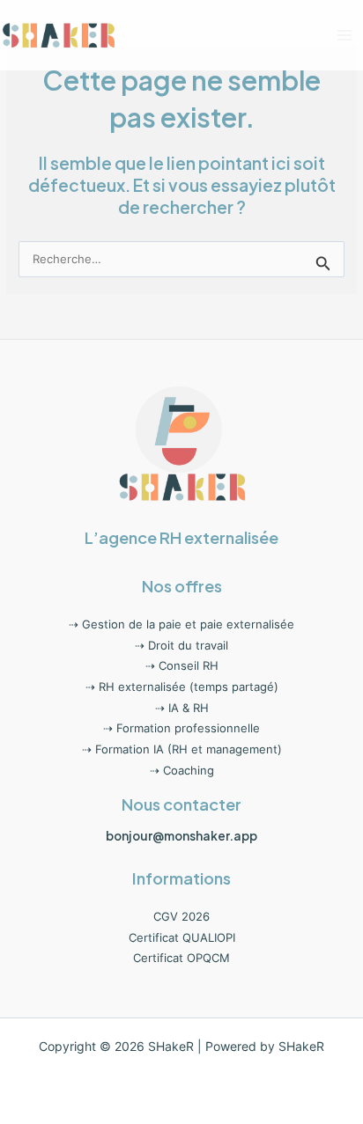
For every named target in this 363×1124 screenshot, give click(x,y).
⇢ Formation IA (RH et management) (182, 749)
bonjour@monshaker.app (181, 835)
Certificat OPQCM (181, 958)
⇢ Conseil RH (182, 665)
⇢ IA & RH (182, 708)
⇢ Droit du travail (181, 645)
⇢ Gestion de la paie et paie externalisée (181, 624)
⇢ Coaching (182, 770)
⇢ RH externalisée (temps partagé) (181, 687)
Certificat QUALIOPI (182, 937)
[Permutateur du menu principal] (345, 35)
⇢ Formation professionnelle (181, 728)
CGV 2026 (181, 916)
